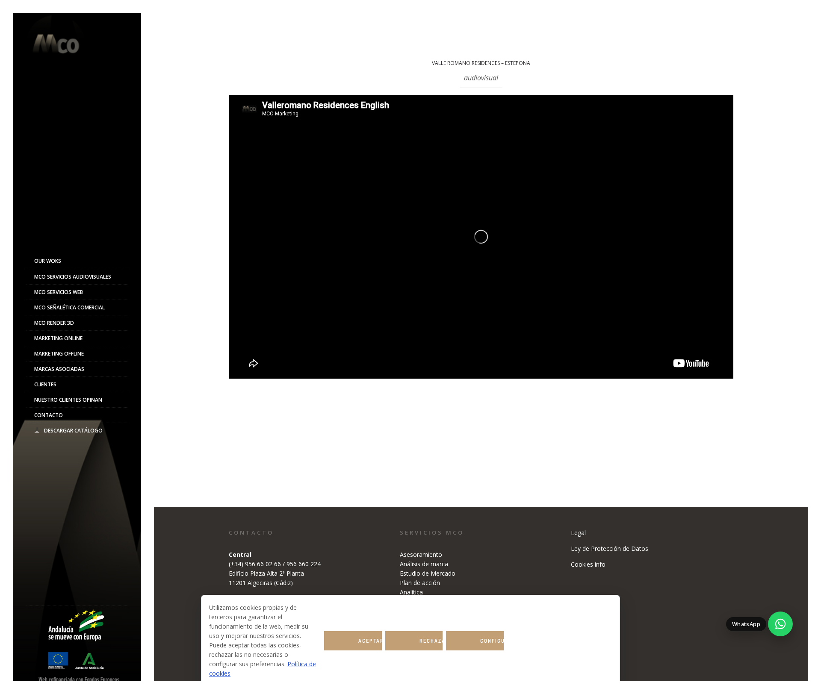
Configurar (492, 641)
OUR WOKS (47, 261)
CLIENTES (45, 384)
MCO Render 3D (54, 322)
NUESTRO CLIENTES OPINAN (68, 399)
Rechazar (431, 641)
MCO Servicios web (58, 292)
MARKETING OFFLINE (59, 353)
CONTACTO (48, 415)
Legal (578, 533)
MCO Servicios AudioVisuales (72, 276)
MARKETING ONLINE (58, 338)
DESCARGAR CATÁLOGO (73, 430)
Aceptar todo (370, 644)
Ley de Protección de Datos (609, 548)
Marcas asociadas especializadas (59, 370)
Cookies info (588, 564)
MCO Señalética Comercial (69, 307)
